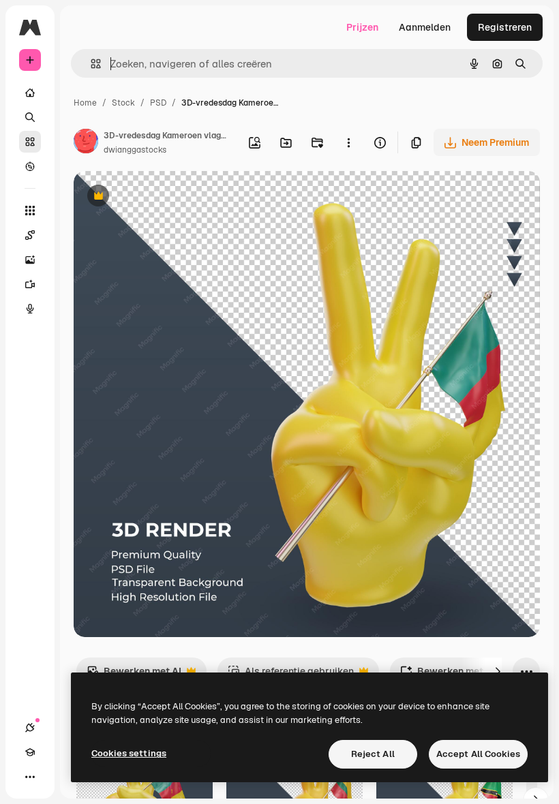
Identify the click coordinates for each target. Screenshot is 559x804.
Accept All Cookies (478, 754)
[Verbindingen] (30, 728)
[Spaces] (30, 235)
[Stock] (30, 142)
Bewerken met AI (134, 675)
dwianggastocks (135, 149)
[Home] (30, 93)
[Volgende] (497, 671)
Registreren (505, 27)
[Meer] (30, 777)
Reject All (373, 754)
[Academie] (30, 752)
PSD (158, 102)
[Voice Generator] (30, 309)
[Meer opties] (348, 142)
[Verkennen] (30, 166)
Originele (163, 197)
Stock (123, 102)
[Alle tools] (30, 210)
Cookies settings (128, 753)
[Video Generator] (30, 284)
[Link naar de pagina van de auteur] (86, 143)
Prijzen (362, 27)
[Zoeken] (30, 117)
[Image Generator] (30, 259)
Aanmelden (425, 27)
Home (85, 102)
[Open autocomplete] (90, 64)
